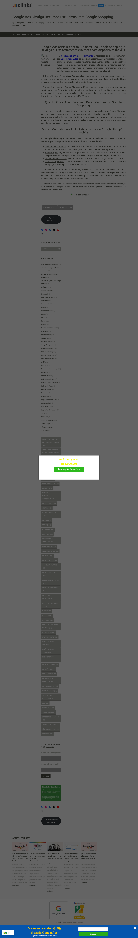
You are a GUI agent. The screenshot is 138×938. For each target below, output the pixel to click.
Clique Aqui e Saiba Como (69, 469)
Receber (93, 934)
